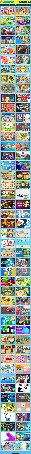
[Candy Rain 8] (8, 11)
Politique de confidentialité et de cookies (16, 451)
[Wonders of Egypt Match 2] (8, 107)
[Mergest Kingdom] (8, 30)
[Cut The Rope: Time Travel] (8, 301)
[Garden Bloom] (8, 175)
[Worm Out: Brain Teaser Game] (8, 320)
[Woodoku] (23, 175)
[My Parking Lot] (23, 11)
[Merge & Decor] (8, 117)
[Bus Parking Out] (23, 20)
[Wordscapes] (23, 156)
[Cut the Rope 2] (8, 127)
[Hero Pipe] (8, 426)
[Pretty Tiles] (8, 243)
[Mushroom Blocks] (23, 107)
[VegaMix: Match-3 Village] (23, 30)
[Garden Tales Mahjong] (8, 339)
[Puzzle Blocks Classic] (8, 281)
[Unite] (8, 330)
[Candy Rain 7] (8, 49)
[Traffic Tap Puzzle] (23, 185)
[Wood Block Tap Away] (23, 291)
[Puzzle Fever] (23, 165)
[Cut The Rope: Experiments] (8, 407)
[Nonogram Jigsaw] (23, 446)
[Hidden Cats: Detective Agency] (23, 262)
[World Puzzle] (8, 262)
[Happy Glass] (8, 417)
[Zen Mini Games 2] (23, 330)
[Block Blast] (8, 40)
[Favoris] (29, 2)
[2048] (23, 407)
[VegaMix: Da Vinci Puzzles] (8, 136)
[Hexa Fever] (23, 310)
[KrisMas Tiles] (8, 185)
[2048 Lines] (23, 127)
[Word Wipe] (8, 165)
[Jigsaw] (23, 339)
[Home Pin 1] (8, 223)
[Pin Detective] (23, 320)
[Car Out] (23, 349)
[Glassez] (23, 69)
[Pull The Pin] (23, 194)
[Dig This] (8, 252)
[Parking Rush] (23, 397)
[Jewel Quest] (23, 88)
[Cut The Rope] (8, 194)
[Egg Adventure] (23, 233)
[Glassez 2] (8, 88)
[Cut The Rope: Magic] (23, 436)
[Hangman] (23, 388)
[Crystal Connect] (23, 272)
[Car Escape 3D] (23, 426)
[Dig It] (23, 243)
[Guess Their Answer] (8, 272)
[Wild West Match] (8, 214)
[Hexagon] (8, 388)
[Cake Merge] (23, 359)
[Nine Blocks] (8, 98)
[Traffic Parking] (23, 252)
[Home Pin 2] (23, 417)
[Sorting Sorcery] (8, 156)
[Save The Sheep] (8, 78)
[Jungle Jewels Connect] (8, 291)
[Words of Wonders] (8, 359)
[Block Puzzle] (23, 301)
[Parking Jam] (23, 40)
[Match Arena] (8, 59)
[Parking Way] (8, 310)
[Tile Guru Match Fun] (23, 59)
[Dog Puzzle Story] (23, 78)
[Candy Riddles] (8, 20)
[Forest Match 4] (8, 69)
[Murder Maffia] (23, 378)
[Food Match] (8, 146)
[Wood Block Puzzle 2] (8, 349)
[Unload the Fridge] (8, 233)
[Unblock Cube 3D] (23, 214)
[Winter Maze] (23, 223)
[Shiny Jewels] (8, 204)
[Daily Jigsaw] (23, 204)
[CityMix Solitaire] (23, 136)
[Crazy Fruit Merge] (23, 281)
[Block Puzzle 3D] (8, 397)
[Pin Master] (8, 446)
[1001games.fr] (7, 2)
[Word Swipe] (23, 117)
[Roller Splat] (8, 436)
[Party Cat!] (23, 368)
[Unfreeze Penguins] (8, 378)
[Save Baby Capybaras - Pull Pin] (23, 146)
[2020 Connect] (23, 98)
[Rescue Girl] (23, 49)
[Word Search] (8, 368)
